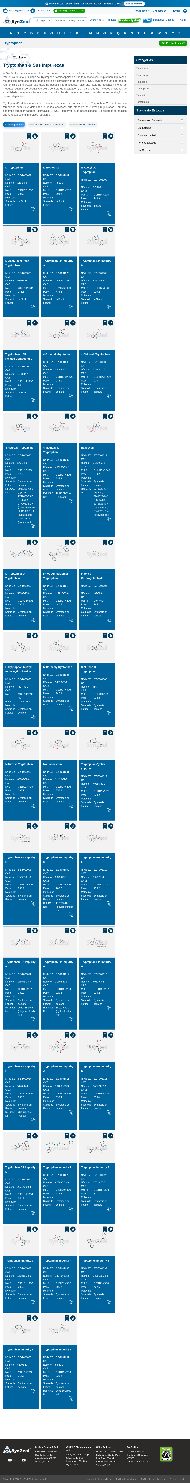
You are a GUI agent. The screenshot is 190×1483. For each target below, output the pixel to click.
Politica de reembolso (126, 1479)
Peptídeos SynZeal (129, 20)
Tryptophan (142, 88)
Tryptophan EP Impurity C (58, 859)
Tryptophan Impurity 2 (95, 1167)
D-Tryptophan (14, 167)
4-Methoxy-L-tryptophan (51, 450)
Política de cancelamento (153, 1479)
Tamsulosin (142, 101)
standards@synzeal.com (19, 11)
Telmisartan (142, 75)
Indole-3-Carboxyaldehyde (92, 576)
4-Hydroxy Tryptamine (19, 447)
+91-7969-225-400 (44, 11)
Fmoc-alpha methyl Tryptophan (55, 576)
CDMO (147, 20)
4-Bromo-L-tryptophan (57, 354)
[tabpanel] (95, 3)
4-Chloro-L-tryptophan (95, 354)
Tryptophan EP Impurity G (58, 964)
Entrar (176, 10)
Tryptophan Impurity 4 (57, 1260)
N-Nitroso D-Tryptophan (89, 669)
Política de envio (177, 1479)
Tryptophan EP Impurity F (20, 964)
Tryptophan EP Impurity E (96, 859)
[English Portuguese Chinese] (138, 11)
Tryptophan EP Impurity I (20, 1068)
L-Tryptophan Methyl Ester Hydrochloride (18, 669)
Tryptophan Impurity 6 (19, 1349)
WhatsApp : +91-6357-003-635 (71, 11)
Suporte (170, 20)
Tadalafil (140, 95)
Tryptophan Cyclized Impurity (94, 766)
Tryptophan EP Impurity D (96, 263)
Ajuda (183, 20)
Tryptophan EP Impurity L (20, 1169)
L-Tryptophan (51, 167)
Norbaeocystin (52, 764)
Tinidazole (141, 81)
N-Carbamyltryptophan (57, 667)
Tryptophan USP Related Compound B (19, 356)
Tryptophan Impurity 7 (57, 1349)
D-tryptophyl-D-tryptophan (15, 576)
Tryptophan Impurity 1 (57, 1167)
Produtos (111, 20)
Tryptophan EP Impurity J (58, 1068)
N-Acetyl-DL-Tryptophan (89, 170)
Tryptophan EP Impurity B (20, 859)
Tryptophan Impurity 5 (95, 1260)
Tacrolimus (142, 68)
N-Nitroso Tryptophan (19, 764)
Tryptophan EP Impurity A (58, 263)
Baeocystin (88, 447)
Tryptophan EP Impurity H (96, 964)
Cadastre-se (160, 10)
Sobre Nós (95, 20)
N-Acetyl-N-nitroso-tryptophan (17, 263)
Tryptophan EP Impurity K (96, 1068)
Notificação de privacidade (99, 1479)
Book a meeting (128, 3)
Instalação (158, 20)
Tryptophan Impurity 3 (19, 1260)
